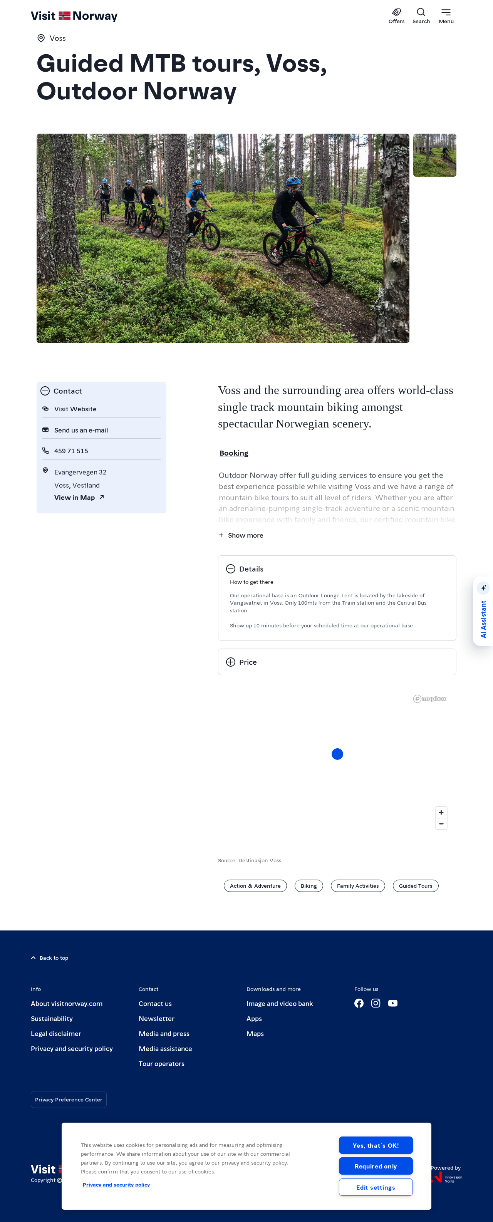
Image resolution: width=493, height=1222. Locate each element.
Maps (255, 1033)
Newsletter (156, 1018)
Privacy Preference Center (68, 1099)
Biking (309, 885)
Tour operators (161, 1063)
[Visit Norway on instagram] (376, 1003)
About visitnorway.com (66, 1003)
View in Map (74, 497)
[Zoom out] (441, 823)
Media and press (164, 1033)
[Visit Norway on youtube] (392, 1003)
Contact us (155, 1003)
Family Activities (358, 885)
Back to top (54, 957)
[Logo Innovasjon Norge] (446, 1177)
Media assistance (165, 1048)
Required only (376, 1166)
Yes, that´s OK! (376, 1145)
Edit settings (375, 1187)
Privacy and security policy (72, 1048)
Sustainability (52, 1018)
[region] (337, 762)
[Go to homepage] (87, 16)
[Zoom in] (441, 812)
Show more (245, 534)
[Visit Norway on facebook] (359, 1003)
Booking (234, 453)
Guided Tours (416, 885)
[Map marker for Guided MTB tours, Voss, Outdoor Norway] (337, 754)
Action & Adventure (255, 885)
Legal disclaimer (56, 1033)
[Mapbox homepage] (430, 698)
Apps (254, 1018)
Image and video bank (279, 1003)
